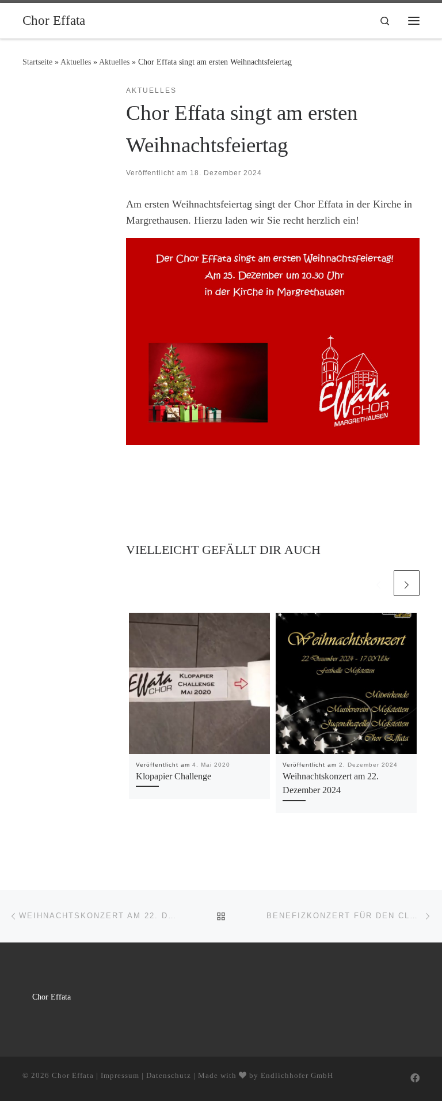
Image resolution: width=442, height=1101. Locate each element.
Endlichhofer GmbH (297, 1075)
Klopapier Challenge (173, 776)
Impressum (120, 1075)
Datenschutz (168, 1075)
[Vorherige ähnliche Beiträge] (378, 583)
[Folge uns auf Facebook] (415, 1079)
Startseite (37, 61)
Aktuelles (75, 61)
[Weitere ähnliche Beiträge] (407, 583)
